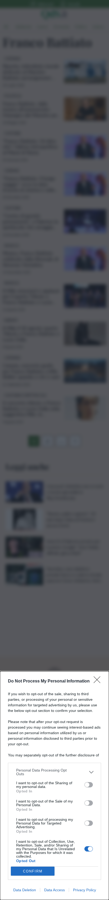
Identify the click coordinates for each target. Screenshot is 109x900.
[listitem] (54, 772)
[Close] (99, 681)
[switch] (88, 784)
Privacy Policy (84, 890)
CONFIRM (33, 871)
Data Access (54, 890)
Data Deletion (24, 890)
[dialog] (54, 785)
